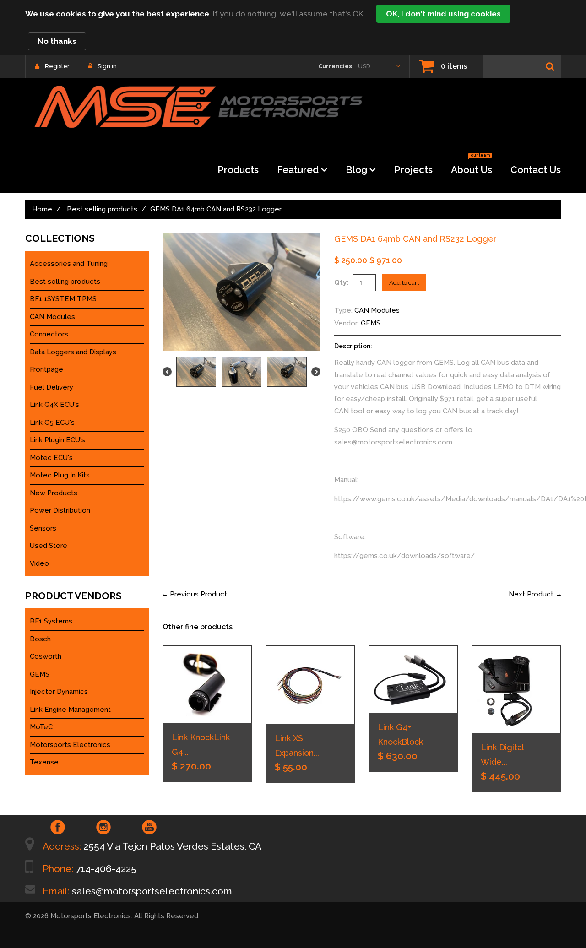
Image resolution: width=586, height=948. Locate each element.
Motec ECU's (51, 458)
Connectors (49, 334)
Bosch (40, 639)
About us (471, 166)
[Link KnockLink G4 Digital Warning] (207, 684)
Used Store (48, 546)
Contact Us (535, 169)
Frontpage (46, 369)
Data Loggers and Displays (73, 352)
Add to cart (404, 282)
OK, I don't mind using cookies (443, 13)
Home (42, 209)
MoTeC (41, 727)
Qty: (341, 282)
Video (39, 563)
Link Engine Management (70, 709)
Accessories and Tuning (69, 264)
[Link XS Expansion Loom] (310, 684)
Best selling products (102, 209)
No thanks (57, 41)
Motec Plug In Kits (60, 475)
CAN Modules (377, 310)
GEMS (370, 323)
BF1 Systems (51, 621)
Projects (413, 169)
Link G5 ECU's (52, 422)
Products (238, 169)
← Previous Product (194, 594)
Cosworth (45, 656)
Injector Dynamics (59, 692)
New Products (53, 493)
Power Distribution (60, 510)
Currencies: (336, 66)
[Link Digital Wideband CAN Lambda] (516, 689)
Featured (298, 169)
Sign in (107, 66)
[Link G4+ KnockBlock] (413, 679)
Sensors (43, 528)
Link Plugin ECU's (57, 440)
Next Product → (535, 594)
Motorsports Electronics (70, 745)
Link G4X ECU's (54, 405)
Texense (44, 762)
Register (57, 66)
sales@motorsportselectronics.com (152, 891)
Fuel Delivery (51, 387)
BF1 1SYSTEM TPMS (63, 299)
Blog (356, 169)
